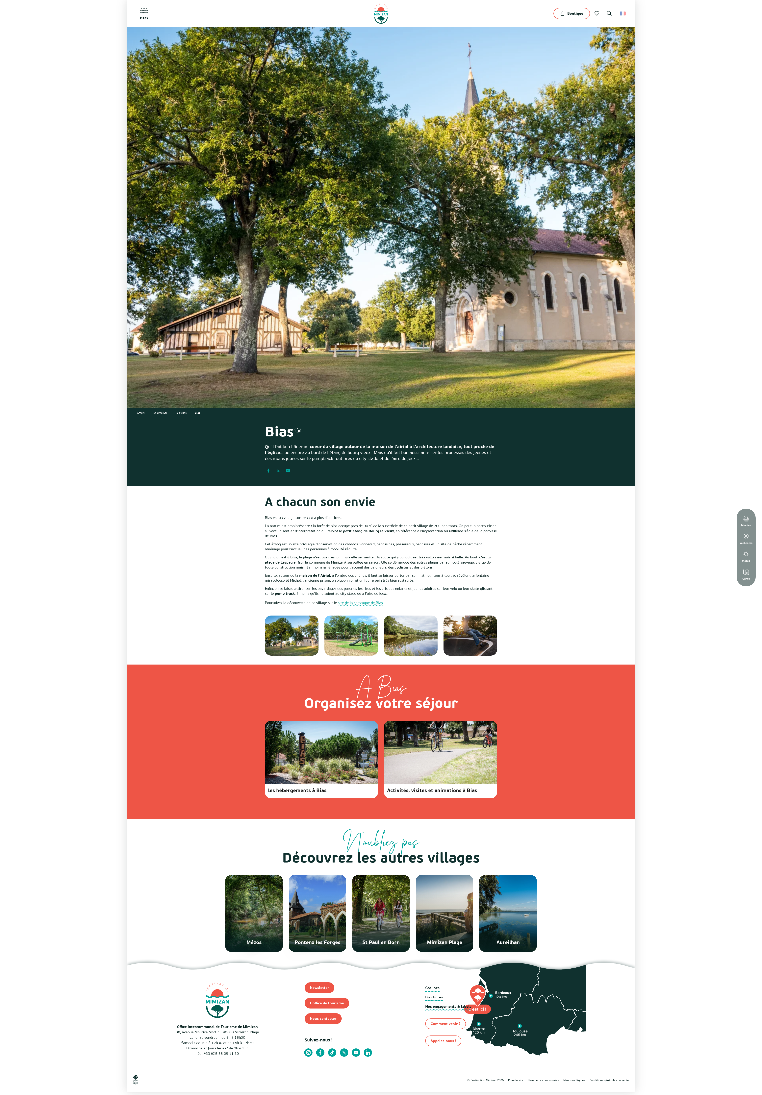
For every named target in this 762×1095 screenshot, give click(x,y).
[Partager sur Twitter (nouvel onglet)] (278, 471)
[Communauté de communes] (150, 1079)
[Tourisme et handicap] (267, 1079)
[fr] (623, 13)
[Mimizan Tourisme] (381, 13)
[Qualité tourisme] (229, 1079)
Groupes (432, 987)
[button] (609, 14)
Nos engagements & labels (448, 1006)
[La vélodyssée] (168, 1079)
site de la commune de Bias (360, 602)
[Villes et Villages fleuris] (188, 1079)
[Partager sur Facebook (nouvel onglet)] (268, 471)
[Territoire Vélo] (247, 1079)
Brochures (434, 997)
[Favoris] (597, 13)
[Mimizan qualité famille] (210, 1079)
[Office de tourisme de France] (135, 1079)
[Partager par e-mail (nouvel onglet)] (288, 471)
